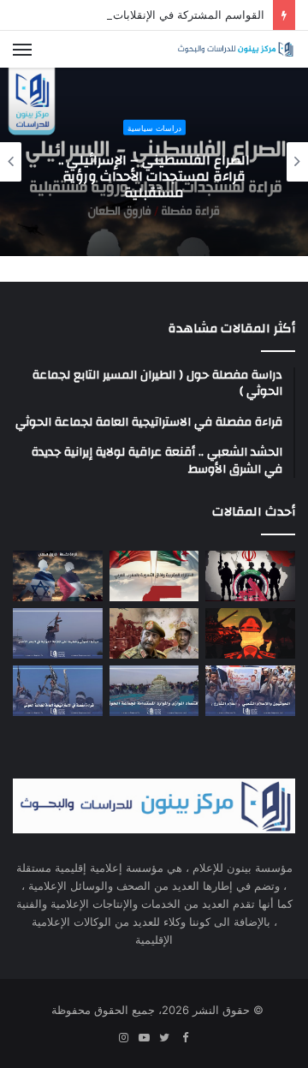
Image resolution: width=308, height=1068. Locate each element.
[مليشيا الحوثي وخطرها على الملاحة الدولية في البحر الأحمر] (58, 633)
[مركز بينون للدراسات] (235, 49)
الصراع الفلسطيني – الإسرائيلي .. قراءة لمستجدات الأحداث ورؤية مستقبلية (154, 175)
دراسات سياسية (154, 127)
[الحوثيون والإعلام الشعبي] (250, 690)
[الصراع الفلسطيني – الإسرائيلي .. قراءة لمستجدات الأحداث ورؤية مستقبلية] (58, 576)
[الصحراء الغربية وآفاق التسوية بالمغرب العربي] (154, 576)
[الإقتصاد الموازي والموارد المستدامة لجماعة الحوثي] (154, 690)
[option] (154, 162)
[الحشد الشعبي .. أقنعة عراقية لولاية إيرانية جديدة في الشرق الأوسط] (250, 576)
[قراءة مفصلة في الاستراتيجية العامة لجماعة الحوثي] (58, 690)
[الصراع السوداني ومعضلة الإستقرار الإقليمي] (154, 633)
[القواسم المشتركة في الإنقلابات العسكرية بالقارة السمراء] (250, 633)
